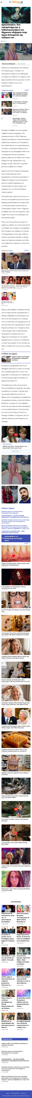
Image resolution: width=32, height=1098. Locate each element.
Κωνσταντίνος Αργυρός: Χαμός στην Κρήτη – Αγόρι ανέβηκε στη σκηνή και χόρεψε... (23, 960)
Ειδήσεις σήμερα (7, 508)
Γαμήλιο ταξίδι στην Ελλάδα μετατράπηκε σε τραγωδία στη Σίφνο (20, 358)
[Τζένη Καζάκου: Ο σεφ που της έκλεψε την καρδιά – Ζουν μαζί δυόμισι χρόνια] (8, 951)
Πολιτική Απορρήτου (14, 1093)
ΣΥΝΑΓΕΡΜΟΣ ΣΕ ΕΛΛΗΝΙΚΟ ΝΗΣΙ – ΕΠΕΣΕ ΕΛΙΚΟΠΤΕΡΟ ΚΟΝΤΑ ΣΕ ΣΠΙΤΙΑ (13, 531)
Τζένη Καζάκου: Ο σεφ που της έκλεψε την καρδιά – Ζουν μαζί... (8, 958)
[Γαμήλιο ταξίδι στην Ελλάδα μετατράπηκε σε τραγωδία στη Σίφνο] (6, 359)
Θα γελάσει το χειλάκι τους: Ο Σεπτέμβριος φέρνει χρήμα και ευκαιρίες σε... (7, 939)
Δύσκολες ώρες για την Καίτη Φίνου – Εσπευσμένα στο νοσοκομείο (12, 512)
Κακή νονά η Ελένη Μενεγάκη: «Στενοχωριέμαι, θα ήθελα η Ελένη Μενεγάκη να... (23, 918)
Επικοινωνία (23, 1093)
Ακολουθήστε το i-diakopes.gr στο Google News (13, 538)
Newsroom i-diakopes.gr (8, 63)
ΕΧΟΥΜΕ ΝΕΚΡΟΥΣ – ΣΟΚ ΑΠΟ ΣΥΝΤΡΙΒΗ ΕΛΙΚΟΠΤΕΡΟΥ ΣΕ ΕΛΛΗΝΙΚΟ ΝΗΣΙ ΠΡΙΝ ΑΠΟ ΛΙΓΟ (15, 516)
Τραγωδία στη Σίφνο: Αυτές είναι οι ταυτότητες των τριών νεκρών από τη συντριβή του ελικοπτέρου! (15, 521)
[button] (16, 15)
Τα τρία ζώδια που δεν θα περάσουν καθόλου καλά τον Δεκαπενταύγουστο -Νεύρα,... (24, 1002)
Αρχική (7, 1093)
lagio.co (28, 1095)
